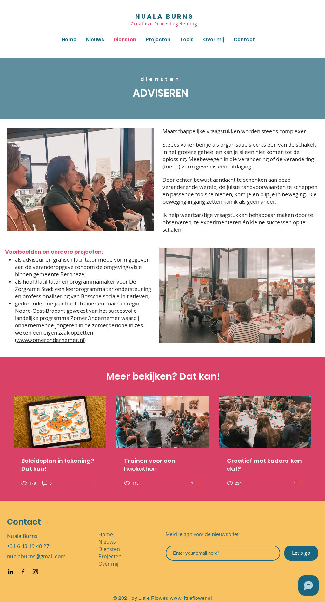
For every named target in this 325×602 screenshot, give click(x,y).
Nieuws (107, 541)
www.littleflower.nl (191, 598)
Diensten (109, 549)
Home (105, 534)
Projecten (110, 556)
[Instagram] (35, 571)
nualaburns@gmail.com (36, 556)
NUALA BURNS (164, 16)
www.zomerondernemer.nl (50, 340)
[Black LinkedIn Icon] (10, 571)
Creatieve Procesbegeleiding (165, 24)
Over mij (108, 563)
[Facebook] (23, 571)
